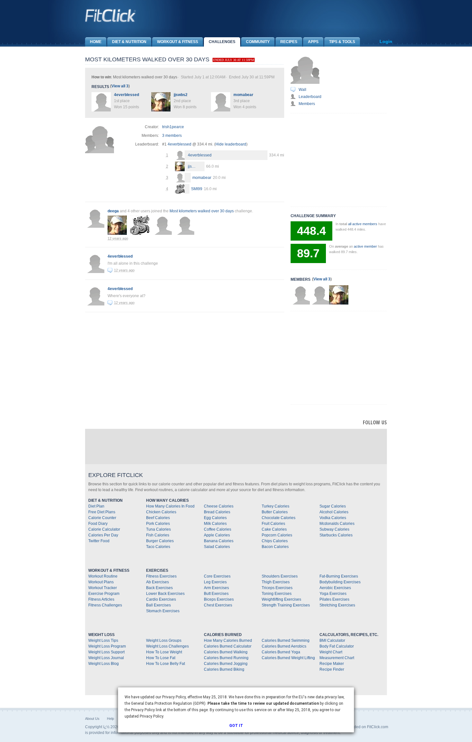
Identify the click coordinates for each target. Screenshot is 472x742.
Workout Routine (103, 576)
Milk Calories (215, 523)
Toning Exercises (277, 593)
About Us (92, 718)
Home (95, 42)
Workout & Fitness (177, 42)
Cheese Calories (218, 506)
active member (365, 246)
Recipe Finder (331, 669)
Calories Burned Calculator (227, 646)
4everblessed (126, 95)
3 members (172, 135)
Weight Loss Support (106, 652)
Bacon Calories (275, 546)
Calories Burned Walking (226, 652)
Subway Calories (334, 529)
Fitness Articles (101, 599)
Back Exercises (159, 588)
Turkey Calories (275, 506)
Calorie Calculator (104, 529)
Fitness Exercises (161, 576)
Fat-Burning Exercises (338, 576)
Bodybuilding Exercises (340, 582)
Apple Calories (217, 535)
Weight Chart (330, 652)
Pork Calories (158, 523)
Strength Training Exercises (286, 605)
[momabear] (180, 178)
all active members (362, 224)
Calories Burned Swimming (286, 640)
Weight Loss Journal (106, 658)
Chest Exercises (218, 605)
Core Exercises (217, 576)
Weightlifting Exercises (281, 599)
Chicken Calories (161, 512)
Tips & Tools (342, 42)
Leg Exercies (215, 582)
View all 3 (119, 86)
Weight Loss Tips (103, 640)
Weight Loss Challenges (167, 646)
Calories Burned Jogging (226, 663)
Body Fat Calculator (336, 646)
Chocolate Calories (278, 518)
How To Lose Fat (160, 658)
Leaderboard (310, 96)
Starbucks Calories (336, 535)
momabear (243, 95)
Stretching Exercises (337, 605)
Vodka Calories (332, 518)
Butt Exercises (216, 593)
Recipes (288, 42)
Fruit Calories (273, 523)
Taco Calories (158, 546)
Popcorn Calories (277, 535)
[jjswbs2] (180, 167)
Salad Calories (217, 546)
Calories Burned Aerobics (284, 646)
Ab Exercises (157, 582)
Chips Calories (275, 541)
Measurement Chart (336, 658)
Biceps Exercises (219, 599)
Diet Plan (96, 506)
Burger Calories (160, 541)
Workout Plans (101, 582)
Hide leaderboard (230, 144)
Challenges (222, 42)
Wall (302, 89)
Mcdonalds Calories (336, 523)
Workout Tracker (102, 588)
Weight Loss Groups (163, 640)
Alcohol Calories (333, 512)
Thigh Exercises (276, 582)
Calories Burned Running (226, 658)
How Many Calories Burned (228, 640)
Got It (236, 725)
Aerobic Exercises (335, 588)
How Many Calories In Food (170, 506)
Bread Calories (217, 512)
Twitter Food (98, 541)
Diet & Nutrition (129, 42)
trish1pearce (173, 127)
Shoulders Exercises (280, 576)
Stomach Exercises (162, 611)
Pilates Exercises (334, 599)
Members (307, 104)
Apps (313, 42)
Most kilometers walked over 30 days (202, 211)
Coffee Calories (217, 529)
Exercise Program (103, 593)
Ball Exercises (158, 605)
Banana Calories (218, 541)
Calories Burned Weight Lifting (288, 658)
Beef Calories (158, 518)
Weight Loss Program (107, 646)
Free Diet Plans (101, 512)
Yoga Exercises (332, 593)
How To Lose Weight (164, 652)
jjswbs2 (181, 95)
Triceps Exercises (277, 588)
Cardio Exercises (161, 599)
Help (110, 718)
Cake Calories (274, 529)
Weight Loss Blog (103, 663)
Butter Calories (275, 512)
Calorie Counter (102, 518)
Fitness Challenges (105, 605)
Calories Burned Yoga (281, 652)
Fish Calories (157, 535)
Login (386, 41)
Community (258, 42)
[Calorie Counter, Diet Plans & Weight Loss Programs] (111, 15)
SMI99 (196, 189)
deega (113, 211)
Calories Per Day (103, 535)
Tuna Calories (158, 529)
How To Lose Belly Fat (165, 663)
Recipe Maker (331, 663)
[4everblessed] (180, 156)
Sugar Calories (332, 506)
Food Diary (98, 523)
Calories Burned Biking (224, 669)
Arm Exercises (216, 588)
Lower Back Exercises (165, 593)
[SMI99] (180, 189)
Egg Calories (215, 518)
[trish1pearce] (300, 295)
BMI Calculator (332, 640)
